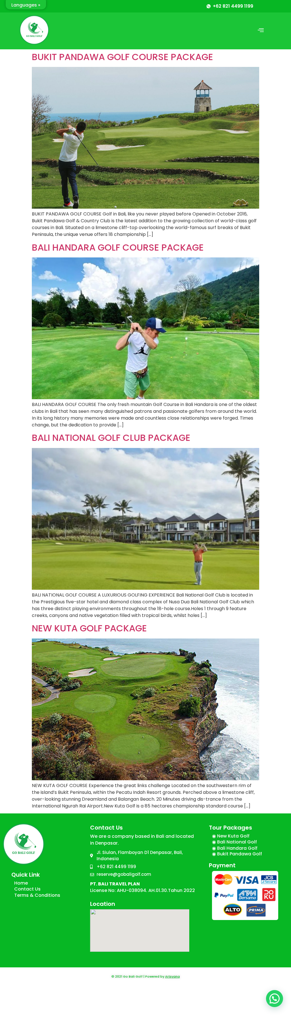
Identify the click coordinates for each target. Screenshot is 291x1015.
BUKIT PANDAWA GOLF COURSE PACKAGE (122, 56)
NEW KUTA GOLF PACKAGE (89, 628)
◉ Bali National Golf (234, 842)
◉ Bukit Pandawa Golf (237, 854)
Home (21, 883)
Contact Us (27, 889)
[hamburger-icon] (260, 30)
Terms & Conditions (37, 895)
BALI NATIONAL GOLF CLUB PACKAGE (111, 437)
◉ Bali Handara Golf (234, 848)
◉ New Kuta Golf (231, 836)
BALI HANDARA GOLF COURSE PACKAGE (118, 247)
